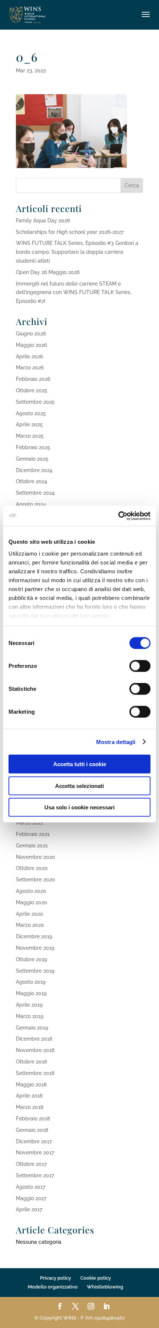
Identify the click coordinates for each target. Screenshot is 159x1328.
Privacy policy (55, 1278)
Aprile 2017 (29, 1209)
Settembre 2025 (35, 402)
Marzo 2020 (30, 925)
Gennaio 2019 (32, 1028)
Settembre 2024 (35, 493)
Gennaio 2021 (32, 846)
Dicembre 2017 (34, 1141)
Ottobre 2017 (31, 1164)
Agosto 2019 (30, 982)
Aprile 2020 (29, 914)
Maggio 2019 (31, 993)
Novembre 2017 (35, 1152)
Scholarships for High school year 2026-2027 (70, 232)
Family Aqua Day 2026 (43, 220)
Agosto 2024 (31, 504)
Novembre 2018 (35, 1050)
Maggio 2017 (31, 1198)
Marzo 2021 (29, 823)
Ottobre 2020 (32, 868)
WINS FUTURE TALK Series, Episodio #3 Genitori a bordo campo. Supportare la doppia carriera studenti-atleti (77, 252)
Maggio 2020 (31, 902)
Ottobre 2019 (31, 959)
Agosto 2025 (31, 413)
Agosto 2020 (31, 891)
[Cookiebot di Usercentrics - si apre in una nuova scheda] (118, 515)
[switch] (139, 666)
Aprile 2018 (29, 1096)
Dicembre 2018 (34, 1039)
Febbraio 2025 (33, 447)
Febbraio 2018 (33, 1119)
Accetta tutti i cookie (79, 764)
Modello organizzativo (53, 1287)
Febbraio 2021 (33, 834)
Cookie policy (95, 1278)
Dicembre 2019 (34, 936)
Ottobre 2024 (31, 481)
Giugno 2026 (31, 334)
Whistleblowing (105, 1287)
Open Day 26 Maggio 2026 (48, 272)
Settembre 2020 (35, 880)
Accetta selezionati (79, 785)
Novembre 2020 (35, 857)
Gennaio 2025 (32, 459)
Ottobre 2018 (31, 1062)
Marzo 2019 (29, 1016)
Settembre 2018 (35, 1073)
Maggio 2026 (31, 345)
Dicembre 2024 (34, 470)
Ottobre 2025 (31, 390)
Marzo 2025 (30, 436)
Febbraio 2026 (33, 379)
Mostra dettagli (116, 741)
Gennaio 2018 (32, 1130)
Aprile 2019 (29, 1005)
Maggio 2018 (31, 1085)
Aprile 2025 (29, 424)
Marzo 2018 (29, 1107)
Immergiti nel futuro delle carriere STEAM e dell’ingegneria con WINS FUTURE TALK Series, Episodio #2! (73, 292)
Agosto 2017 (30, 1187)
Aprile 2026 (29, 356)
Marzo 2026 (30, 368)
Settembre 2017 (35, 1175)
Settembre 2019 (35, 971)
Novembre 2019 (35, 948)
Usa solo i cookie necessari (79, 807)
